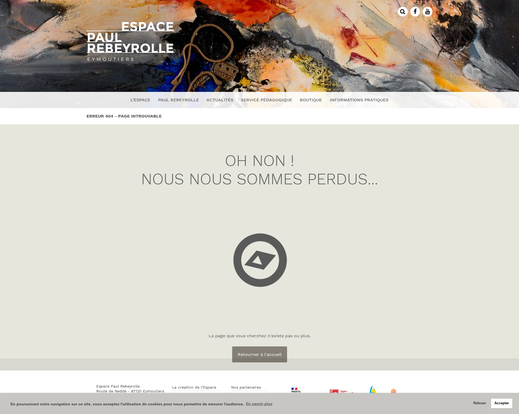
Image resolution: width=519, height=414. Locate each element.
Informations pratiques (359, 99)
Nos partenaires (246, 387)
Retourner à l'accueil (260, 354)
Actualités (220, 99)
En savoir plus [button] (259, 404)
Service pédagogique (266, 99)
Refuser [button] (479, 403)
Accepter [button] (501, 403)
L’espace (140, 99)
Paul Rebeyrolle (178, 99)
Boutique (311, 99)
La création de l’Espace (194, 387)
